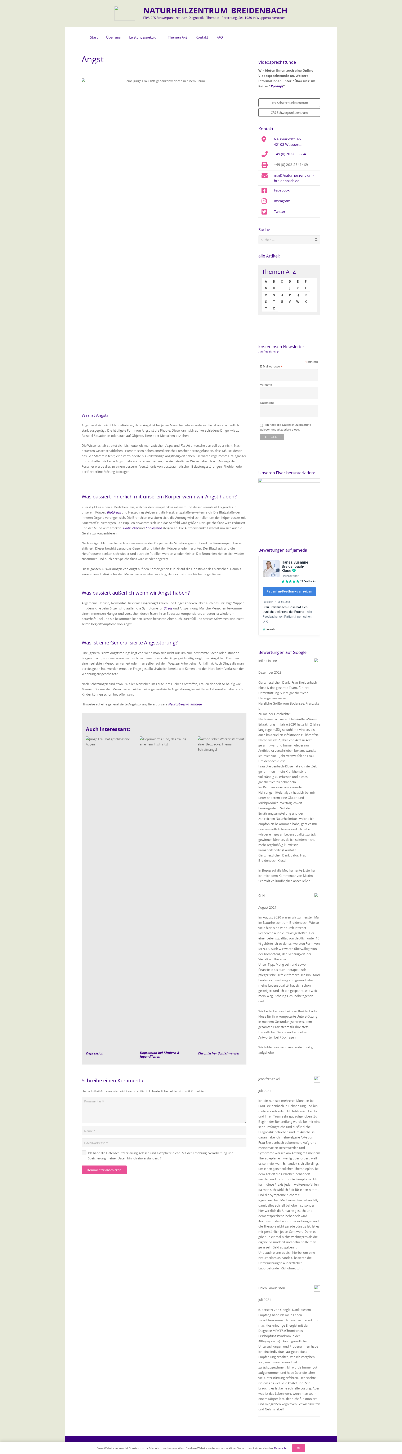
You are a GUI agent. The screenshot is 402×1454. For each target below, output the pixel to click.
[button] (123, 37)
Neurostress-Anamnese (185, 704)
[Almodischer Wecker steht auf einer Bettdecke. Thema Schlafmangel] (222, 893)
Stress (168, 608)
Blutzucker (130, 528)
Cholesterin (154, 528)
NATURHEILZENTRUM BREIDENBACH (215, 10)
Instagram (282, 200)
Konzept (277, 86)
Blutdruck (114, 512)
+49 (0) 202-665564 (290, 153)
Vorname (266, 384)
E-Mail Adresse (271, 367)
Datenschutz (282, 1448)
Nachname (267, 402)
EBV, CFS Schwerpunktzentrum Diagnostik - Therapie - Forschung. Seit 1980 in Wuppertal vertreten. (214, 18)
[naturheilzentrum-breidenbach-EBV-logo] (125, 13)
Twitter (279, 211)
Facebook (282, 190)
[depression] (108, 893)
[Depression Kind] (164, 893)
